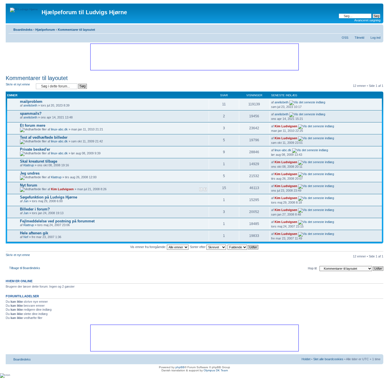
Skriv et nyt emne (18, 84)
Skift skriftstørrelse (376, 28)
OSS (345, 37)
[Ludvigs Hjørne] (24, 8)
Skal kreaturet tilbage (38, 161)
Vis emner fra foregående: (148, 247)
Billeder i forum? (35, 209)
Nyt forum (28, 185)
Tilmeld (359, 37)
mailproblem (31, 101)
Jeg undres (30, 173)
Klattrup (28, 165)
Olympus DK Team (216, 370)
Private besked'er (35, 149)
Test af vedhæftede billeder (43, 137)
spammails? (31, 113)
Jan (25, 201)
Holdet (306, 359)
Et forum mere (32, 125)
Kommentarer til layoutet (76, 29)
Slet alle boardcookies (328, 359)
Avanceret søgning (367, 20)
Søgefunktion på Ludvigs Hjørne (48, 197)
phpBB (180, 367)
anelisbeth (30, 105)
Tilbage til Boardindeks (24, 268)
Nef (25, 237)
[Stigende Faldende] (243, 247)
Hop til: (312, 268)
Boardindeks (22, 29)
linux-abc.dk (59, 129)
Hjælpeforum (45, 29)
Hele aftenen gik (34, 233)
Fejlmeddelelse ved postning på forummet (57, 221)
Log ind (375, 37)
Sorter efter (198, 247)
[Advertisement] (194, 56)
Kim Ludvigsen (286, 126)
